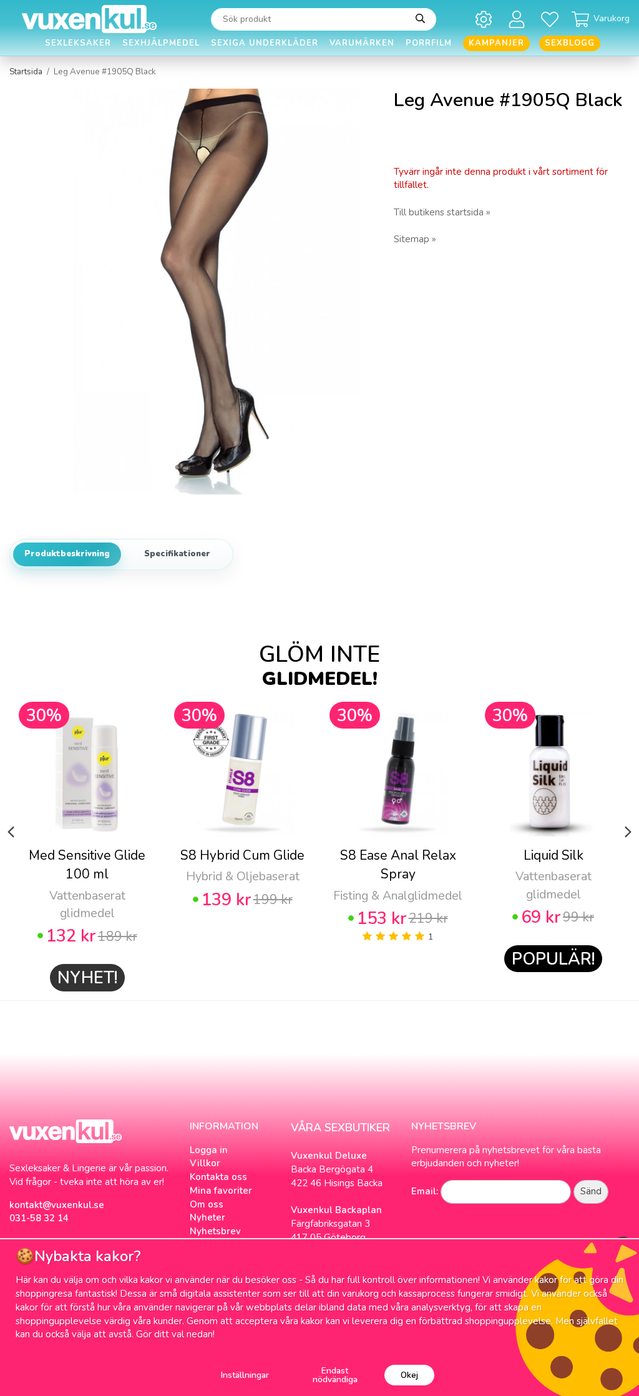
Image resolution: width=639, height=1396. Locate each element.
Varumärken (361, 43)
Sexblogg (570, 43)
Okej (409, 1375)
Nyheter (207, 1217)
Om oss (206, 1204)
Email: (424, 1191)
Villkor (205, 1163)
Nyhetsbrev (215, 1231)
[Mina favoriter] (552, 19)
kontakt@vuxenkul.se (56, 1205)
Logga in (209, 1150)
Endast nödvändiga (335, 1375)
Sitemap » (415, 239)
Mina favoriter (221, 1190)
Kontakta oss (218, 1177)
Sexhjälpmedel (161, 43)
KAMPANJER (496, 43)
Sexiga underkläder (264, 43)
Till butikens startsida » (442, 212)
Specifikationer (177, 553)
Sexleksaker (78, 43)
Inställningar (245, 1375)
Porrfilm (429, 43)
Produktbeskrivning (67, 553)
